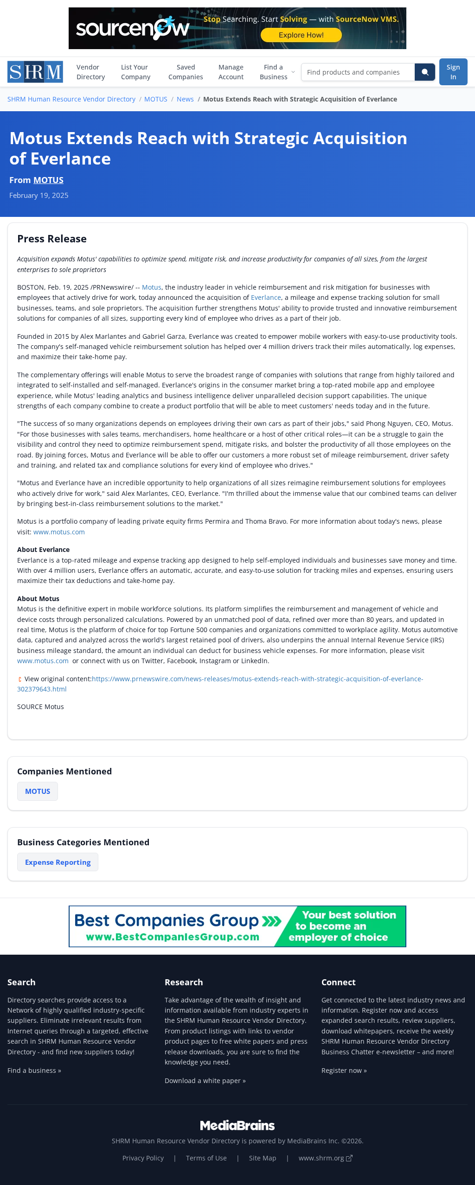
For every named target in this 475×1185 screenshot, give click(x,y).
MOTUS (155, 99)
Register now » (344, 1070)
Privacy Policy (143, 1157)
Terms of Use (206, 1157)
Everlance (266, 297)
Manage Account (231, 72)
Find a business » (34, 1070)
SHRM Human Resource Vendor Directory (71, 99)
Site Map (262, 1157)
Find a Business (274, 72)
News (185, 99)
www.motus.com (59, 531)
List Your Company (135, 72)
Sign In (453, 72)
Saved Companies (185, 72)
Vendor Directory (91, 72)
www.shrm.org (322, 1157)
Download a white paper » (205, 1080)
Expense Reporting (57, 862)
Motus (151, 287)
